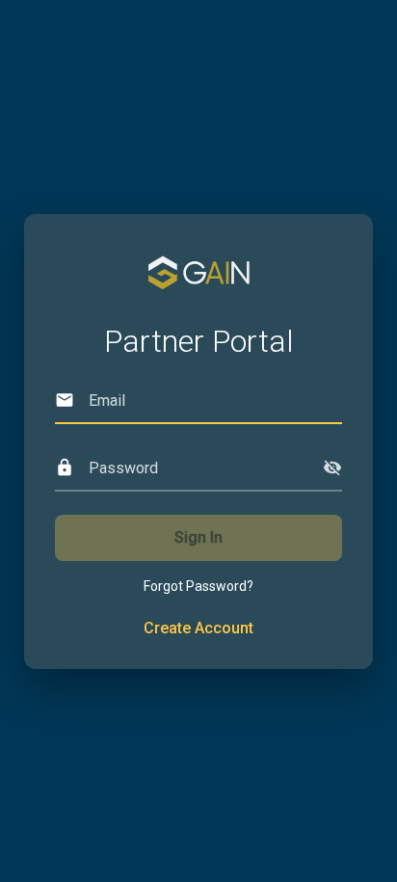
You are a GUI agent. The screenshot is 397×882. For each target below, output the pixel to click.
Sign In (198, 537)
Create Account (198, 628)
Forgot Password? (198, 586)
